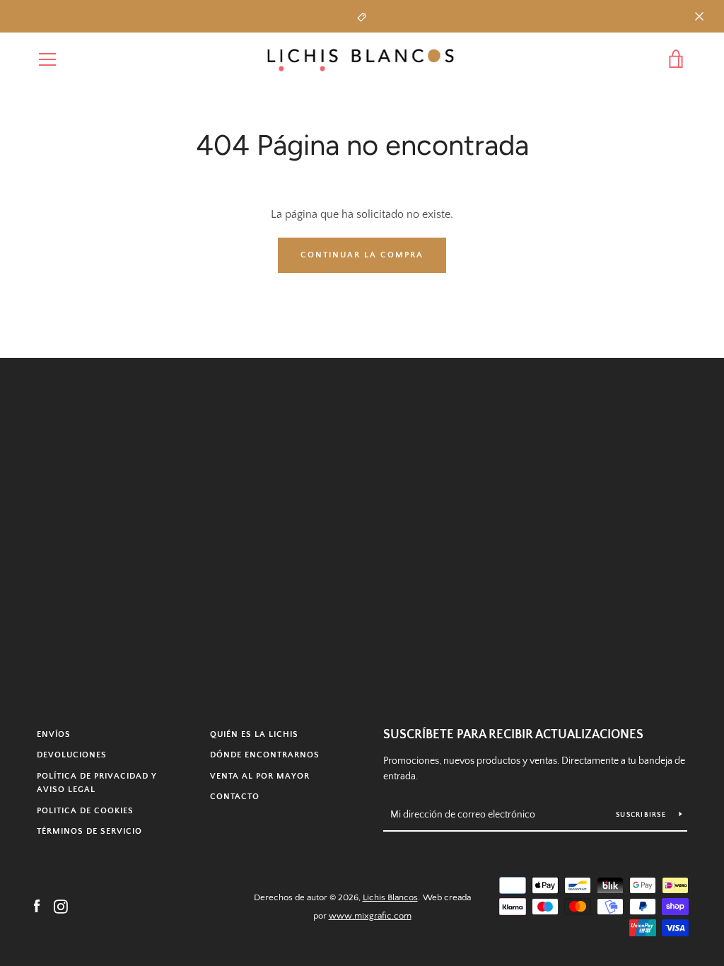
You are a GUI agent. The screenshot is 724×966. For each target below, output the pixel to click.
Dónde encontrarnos (265, 755)
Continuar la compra (362, 255)
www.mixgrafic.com (370, 916)
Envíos (54, 734)
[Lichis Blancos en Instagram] (61, 906)
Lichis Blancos (390, 897)
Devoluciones (72, 755)
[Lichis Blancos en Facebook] (37, 906)
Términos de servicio (89, 831)
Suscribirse (642, 815)
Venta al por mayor (260, 776)
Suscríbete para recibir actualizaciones (513, 735)
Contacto (234, 796)
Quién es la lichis (254, 734)
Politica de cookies (85, 810)
